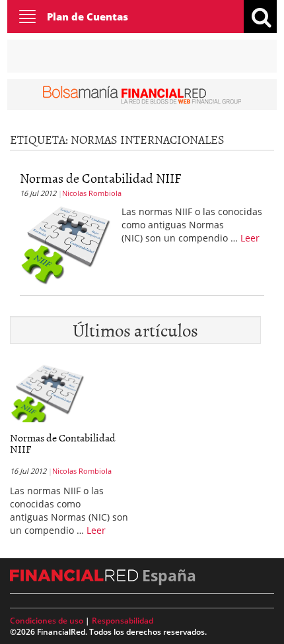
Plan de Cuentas (87, 16)
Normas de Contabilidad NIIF (100, 177)
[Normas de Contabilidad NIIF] (66, 244)
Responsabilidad (122, 620)
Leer (250, 238)
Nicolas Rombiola (92, 193)
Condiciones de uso (46, 620)
